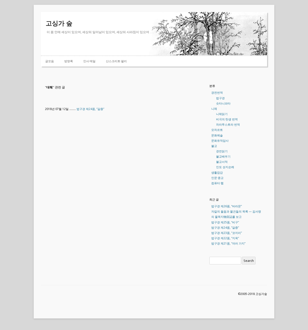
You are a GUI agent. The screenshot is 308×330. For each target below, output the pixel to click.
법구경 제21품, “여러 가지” (228, 243)
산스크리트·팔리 (116, 61)
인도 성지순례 (225, 167)
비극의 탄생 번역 (227, 119)
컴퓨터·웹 (217, 183)
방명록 (68, 61)
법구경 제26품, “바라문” (226, 206)
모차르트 (217, 130)
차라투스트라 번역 (228, 124)
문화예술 (217, 135)
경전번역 (217, 93)
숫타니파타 (223, 103)
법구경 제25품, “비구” (225, 222)
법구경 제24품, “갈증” (90, 109)
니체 (214, 109)
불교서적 (222, 162)
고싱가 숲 (59, 23)
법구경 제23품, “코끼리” (226, 233)
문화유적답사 (220, 141)
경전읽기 (222, 151)
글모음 (49, 61)
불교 (214, 146)
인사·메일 (89, 61)
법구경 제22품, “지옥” (225, 238)
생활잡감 (217, 173)
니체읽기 (222, 114)
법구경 (220, 98)
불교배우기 (223, 156)
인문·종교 (217, 178)
